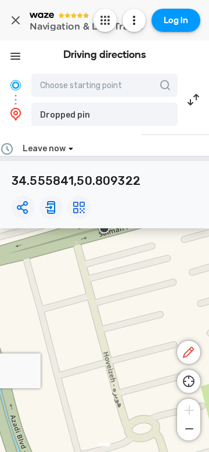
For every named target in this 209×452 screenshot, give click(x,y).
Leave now (44, 149)
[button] (104, 114)
